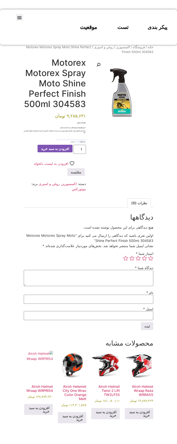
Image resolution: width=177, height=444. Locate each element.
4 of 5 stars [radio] (131, 258)
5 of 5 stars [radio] (125, 258)
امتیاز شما (144, 253)
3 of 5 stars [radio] (138, 258)
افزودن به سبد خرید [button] (139, 414)
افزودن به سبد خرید (55, 148)
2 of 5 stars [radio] (144, 258)
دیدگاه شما (144, 268)
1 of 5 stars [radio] (150, 258)
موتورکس (79, 189)
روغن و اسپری (103, 47)
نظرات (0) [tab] (139, 203)
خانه (150, 47)
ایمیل (148, 309)
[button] (19, 17)
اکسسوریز (123, 47)
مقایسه (76, 172)
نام (149, 292)
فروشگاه (139, 47)
